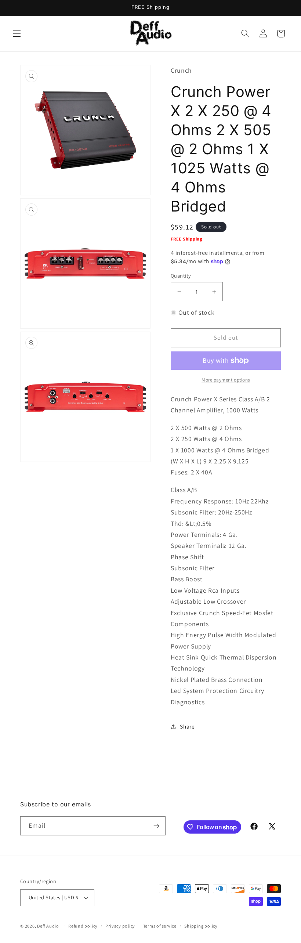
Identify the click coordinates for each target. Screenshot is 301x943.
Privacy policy (120, 926)
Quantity (181, 275)
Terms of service (160, 926)
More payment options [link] (226, 380)
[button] (17, 33)
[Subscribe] (156, 825)
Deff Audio (48, 926)
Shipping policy (201, 926)
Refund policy (83, 926)
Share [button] (187, 726)
